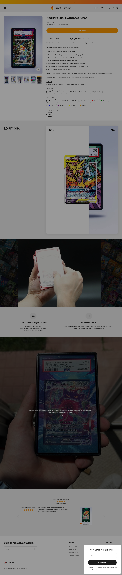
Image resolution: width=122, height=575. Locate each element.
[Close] (117, 548)
